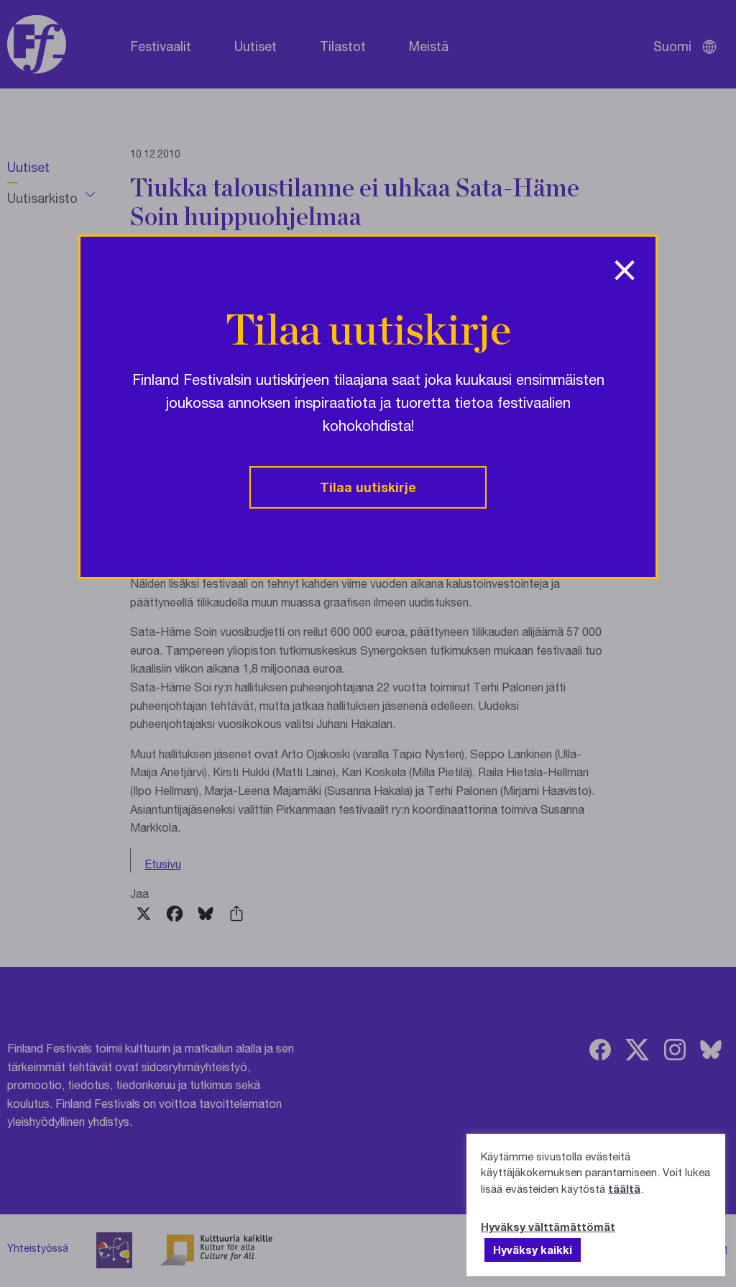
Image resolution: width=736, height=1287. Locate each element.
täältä (624, 1188)
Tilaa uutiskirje (368, 487)
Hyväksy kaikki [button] (532, 1249)
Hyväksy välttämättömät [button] (548, 1226)
